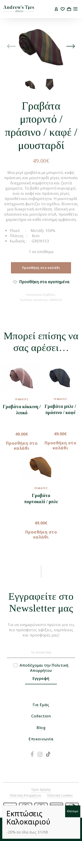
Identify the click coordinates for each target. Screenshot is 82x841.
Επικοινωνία (41, 738)
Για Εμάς (41, 704)
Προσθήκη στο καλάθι (41, 268)
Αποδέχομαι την (44, 668)
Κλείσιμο (72, 811)
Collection (41, 716)
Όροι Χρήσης (41, 789)
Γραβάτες (49, 295)
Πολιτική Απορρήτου (49, 668)
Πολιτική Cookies (60, 795)
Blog (40, 727)
